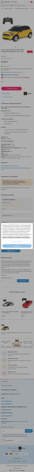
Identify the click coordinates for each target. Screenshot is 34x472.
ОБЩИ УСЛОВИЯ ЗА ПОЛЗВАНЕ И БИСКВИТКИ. (16, 237)
